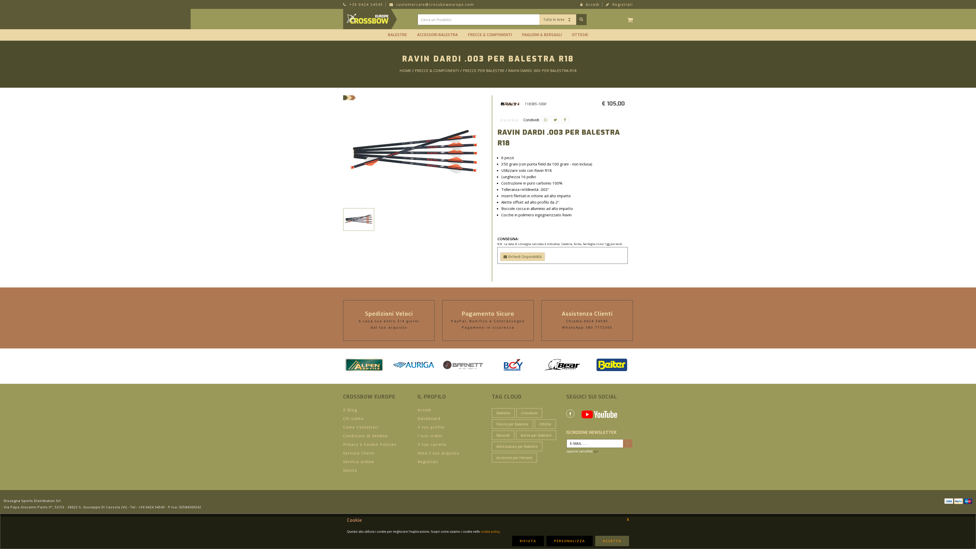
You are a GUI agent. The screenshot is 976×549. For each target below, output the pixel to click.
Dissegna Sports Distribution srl (32, 500)
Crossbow (529, 412)
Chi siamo (353, 418)
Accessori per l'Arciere (514, 457)
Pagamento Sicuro (488, 313)
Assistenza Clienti (587, 313)
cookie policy (490, 531)
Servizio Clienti (359, 453)
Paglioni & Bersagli (542, 35)
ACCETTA (612, 541)
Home (405, 70)
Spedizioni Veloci (389, 313)
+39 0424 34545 (365, 4)
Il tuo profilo (431, 427)
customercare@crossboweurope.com (434, 4)
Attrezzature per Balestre (517, 446)
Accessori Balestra (437, 35)
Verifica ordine (358, 461)
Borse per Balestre (536, 435)
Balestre (397, 35)
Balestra (503, 412)
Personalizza (569, 541)
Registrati (622, 4)
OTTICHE (580, 35)
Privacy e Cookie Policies (369, 444)
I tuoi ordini (430, 435)
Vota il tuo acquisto (439, 453)
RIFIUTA (528, 541)
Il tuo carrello (432, 444)
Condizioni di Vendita (365, 435)
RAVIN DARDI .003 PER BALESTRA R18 (542, 70)
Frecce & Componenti (490, 35)
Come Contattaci (361, 427)
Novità (350, 470)
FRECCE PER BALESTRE (484, 70)
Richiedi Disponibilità (524, 256)
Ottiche (545, 424)
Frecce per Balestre (512, 424)
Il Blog (350, 409)
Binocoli (503, 435)
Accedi (592, 4)
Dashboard (429, 418)
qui (595, 451)
